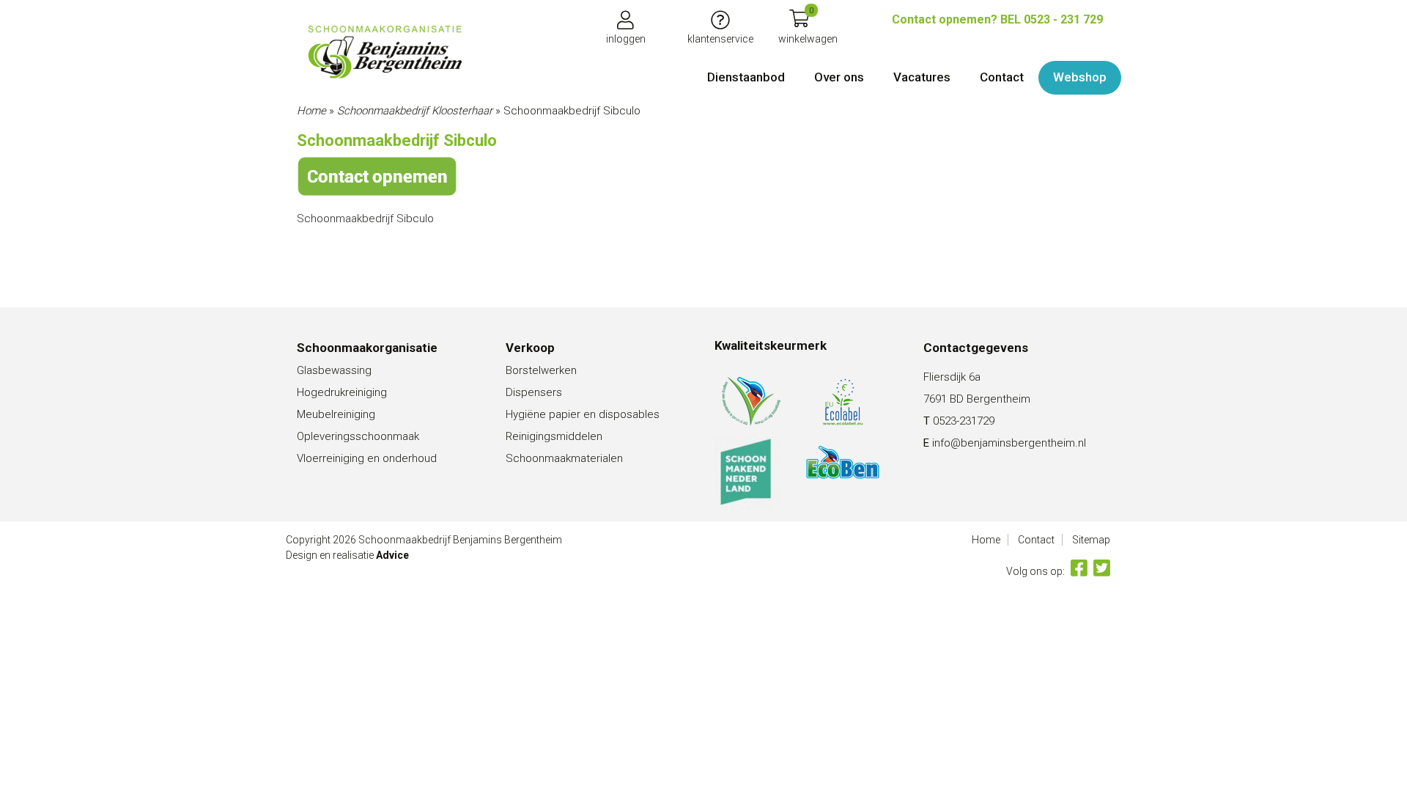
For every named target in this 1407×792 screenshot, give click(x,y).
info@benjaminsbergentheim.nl (1009, 443)
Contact (1002, 77)
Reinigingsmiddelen (554, 436)
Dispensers (534, 392)
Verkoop (530, 347)
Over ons (839, 77)
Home (311, 110)
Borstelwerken (541, 370)
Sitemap (1091, 540)
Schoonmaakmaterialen (564, 458)
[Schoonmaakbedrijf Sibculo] (385, 52)
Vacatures (921, 77)
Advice (392, 555)
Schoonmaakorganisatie (367, 347)
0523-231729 (963, 421)
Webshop (1080, 77)
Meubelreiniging (336, 414)
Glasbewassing (334, 370)
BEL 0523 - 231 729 (997, 19)
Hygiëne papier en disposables (583, 414)
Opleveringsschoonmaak (358, 436)
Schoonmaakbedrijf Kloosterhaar (414, 110)
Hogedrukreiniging (342, 392)
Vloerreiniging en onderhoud (367, 458)
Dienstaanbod (746, 77)
